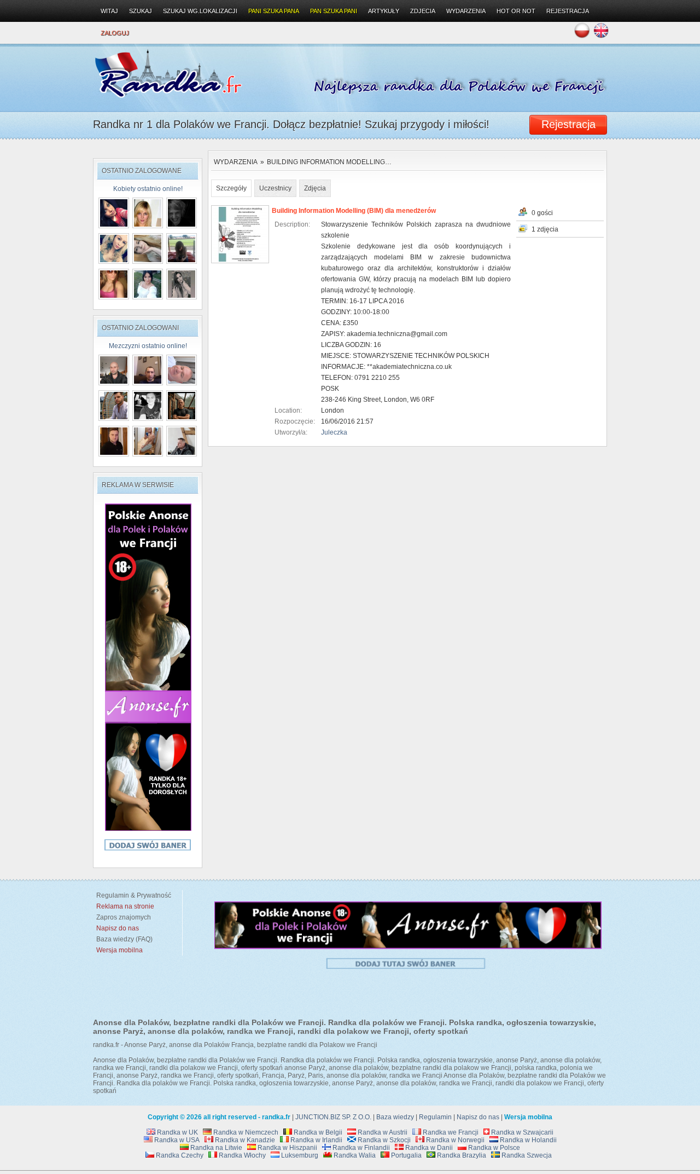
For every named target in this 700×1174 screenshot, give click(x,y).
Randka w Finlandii (360, 1148)
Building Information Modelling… (329, 162)
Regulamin (435, 1117)
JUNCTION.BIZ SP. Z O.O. (333, 1117)
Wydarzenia (236, 162)
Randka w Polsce (493, 1148)
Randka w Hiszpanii (286, 1148)
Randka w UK (176, 1132)
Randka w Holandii (527, 1140)
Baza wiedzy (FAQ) (123, 939)
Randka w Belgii (317, 1132)
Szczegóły (231, 188)
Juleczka (334, 432)
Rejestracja (567, 11)
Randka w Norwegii (454, 1140)
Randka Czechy (178, 1155)
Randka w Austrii (381, 1132)
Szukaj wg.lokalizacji (200, 11)
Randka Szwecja (526, 1155)
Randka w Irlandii (315, 1140)
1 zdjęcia (545, 229)
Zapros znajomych (123, 917)
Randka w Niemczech (245, 1132)
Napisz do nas (478, 1117)
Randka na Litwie (215, 1148)
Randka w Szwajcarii (521, 1132)
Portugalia (405, 1155)
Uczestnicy (275, 188)
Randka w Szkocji (383, 1140)
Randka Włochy (241, 1155)
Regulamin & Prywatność (132, 895)
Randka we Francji (450, 1132)
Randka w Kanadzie (244, 1140)
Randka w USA (176, 1140)
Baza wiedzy (395, 1117)
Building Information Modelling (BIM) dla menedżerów (354, 211)
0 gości (542, 213)
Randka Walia (354, 1155)
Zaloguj (115, 33)
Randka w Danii (428, 1148)
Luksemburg (298, 1155)
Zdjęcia (315, 188)
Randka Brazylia (460, 1155)
